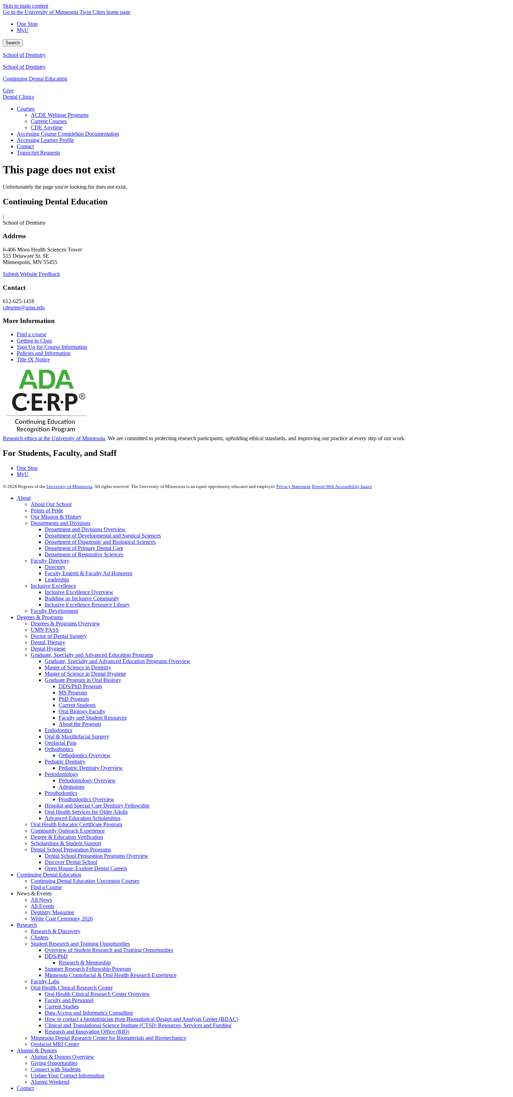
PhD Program (74, 699)
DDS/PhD (56, 956)
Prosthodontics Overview (86, 799)
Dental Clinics (18, 97)
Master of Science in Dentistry (78, 667)
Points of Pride (47, 510)
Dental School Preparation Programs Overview (96, 856)
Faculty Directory (50, 561)
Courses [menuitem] (26, 109)
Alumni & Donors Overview (62, 1057)
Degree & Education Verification (67, 837)
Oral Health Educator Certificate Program (76, 824)
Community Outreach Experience (68, 831)
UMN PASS (45, 630)
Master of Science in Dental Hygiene (85, 674)
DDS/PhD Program (80, 686)
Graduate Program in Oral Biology (83, 680)
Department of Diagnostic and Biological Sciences (100, 542)
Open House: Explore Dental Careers (86, 868)
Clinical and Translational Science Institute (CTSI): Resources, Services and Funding (138, 1025)
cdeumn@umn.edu (24, 307)
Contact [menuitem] (25, 146)
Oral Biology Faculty (82, 711)
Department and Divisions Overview (85, 529)
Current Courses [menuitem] (49, 121)
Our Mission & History (56, 517)
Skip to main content (25, 6)
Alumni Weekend (50, 1082)
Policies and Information (43, 353)
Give (8, 90)
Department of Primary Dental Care (84, 548)
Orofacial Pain (60, 743)
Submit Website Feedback (31, 274)
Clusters (40, 937)
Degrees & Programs (40, 617)
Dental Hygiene (48, 649)
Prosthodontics (61, 793)
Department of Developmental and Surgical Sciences (103, 536)
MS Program (73, 693)
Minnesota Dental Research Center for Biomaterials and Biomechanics (108, 1038)
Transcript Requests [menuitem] (38, 153)
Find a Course (46, 887)
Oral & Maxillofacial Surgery (77, 736)
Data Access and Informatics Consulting (89, 1013)
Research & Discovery (56, 931)
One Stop (27, 24)
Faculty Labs (45, 981)
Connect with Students (56, 1069)
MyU (23, 30)
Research (27, 925)
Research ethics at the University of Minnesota (54, 438)
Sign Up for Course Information (52, 347)
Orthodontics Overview (85, 755)
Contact (25, 1088)
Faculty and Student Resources (93, 718)
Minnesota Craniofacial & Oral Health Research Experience (111, 975)
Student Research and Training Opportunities (80, 944)
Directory (55, 567)
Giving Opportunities (54, 1063)
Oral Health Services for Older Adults (86, 812)
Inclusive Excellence (53, 586)
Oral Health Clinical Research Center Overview (97, 994)
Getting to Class (34, 341)
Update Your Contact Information (67, 1076)
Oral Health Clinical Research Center (72, 988)
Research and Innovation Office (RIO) (87, 1032)
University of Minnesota (69, 486)
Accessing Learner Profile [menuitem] (45, 140)
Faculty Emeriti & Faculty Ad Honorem (88, 573)
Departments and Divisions (60, 523)
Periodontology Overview (87, 780)
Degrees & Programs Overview (65, 623)
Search (13, 42)
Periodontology (62, 774)
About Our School (51, 504)
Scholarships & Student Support (66, 843)
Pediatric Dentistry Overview (91, 768)
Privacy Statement (293, 486)
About (24, 498)
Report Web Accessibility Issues (342, 486)
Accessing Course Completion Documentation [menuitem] (68, 134)
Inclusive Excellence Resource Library (87, 605)
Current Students (77, 705)
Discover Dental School (71, 862)
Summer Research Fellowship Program (88, 969)
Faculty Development (54, 611)
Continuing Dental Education (35, 79)
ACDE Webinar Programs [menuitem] (60, 115)
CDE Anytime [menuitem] (46, 127)
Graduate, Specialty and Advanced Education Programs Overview (118, 661)
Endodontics (58, 730)
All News (41, 900)
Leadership (57, 580)
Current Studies (62, 1006)
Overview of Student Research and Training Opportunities (109, 950)
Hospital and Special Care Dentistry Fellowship (97, 806)
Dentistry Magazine (52, 912)
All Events (42, 906)
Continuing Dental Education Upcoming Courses (85, 881)
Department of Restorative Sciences (84, 554)
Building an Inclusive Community (82, 598)
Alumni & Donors (37, 1050)
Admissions (71, 787)
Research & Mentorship (85, 962)
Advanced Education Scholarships (82, 818)
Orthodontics (59, 749)
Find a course (31, 334)
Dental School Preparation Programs (71, 849)
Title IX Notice (33, 359)
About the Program (80, 724)
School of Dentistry (24, 55)
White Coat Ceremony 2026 (62, 919)
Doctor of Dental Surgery (59, 636)
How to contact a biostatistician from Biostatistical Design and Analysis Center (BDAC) (141, 1019)
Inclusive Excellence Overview (79, 592)
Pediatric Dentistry (65, 762)
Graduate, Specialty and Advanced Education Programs (92, 655)
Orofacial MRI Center (55, 1044)
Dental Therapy (48, 642)
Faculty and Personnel (69, 1000)
